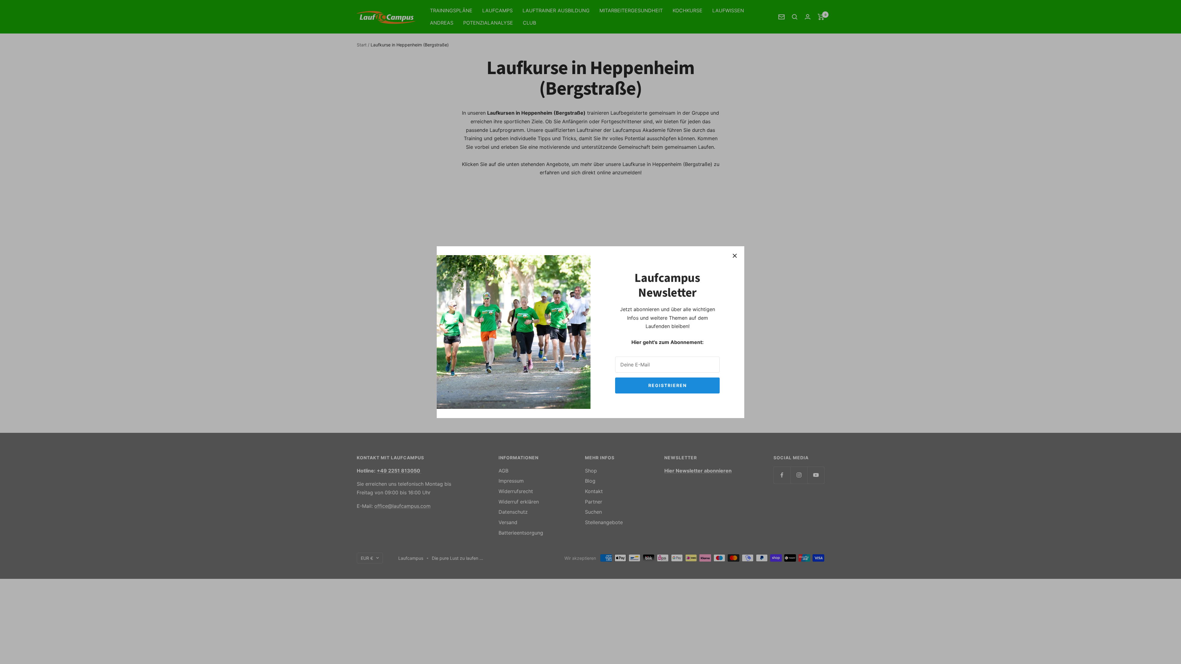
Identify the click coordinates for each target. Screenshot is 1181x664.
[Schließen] (735, 256)
